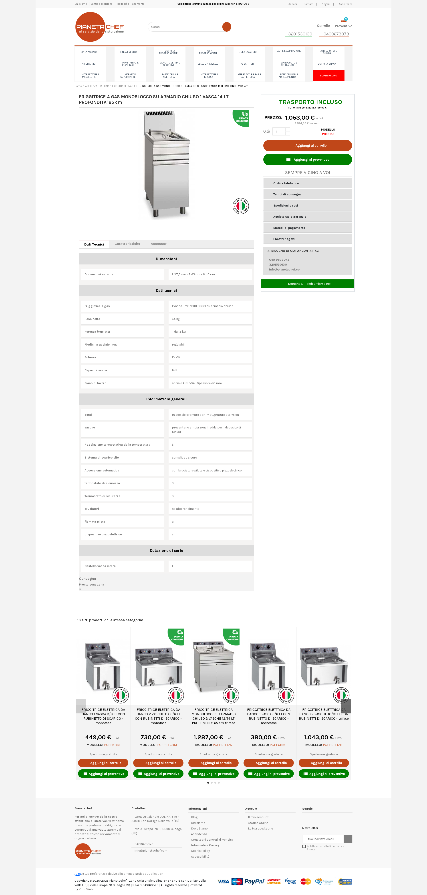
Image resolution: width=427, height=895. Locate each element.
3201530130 (278, 264)
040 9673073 (279, 260)
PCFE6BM (277, 745)
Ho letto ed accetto (325, 848)
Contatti (309, 4)
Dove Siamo (199, 828)
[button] (307, 183)
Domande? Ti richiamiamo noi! (309, 284)
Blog (194, 817)
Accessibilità (200, 856)
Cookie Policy (200, 851)
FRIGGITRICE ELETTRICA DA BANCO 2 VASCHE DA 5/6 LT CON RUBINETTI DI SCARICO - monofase (158, 716)
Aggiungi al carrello (311, 145)
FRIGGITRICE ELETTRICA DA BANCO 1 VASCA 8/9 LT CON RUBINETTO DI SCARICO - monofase (103, 716)
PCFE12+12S (222, 745)
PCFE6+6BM (167, 745)
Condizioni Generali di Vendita (212, 840)
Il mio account (258, 817)
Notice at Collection (149, 874)
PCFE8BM (112, 745)
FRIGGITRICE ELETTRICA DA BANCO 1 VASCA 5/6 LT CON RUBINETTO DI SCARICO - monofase (268, 716)
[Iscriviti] (348, 839)
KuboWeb (86, 889)
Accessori (159, 244)
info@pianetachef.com (285, 269)
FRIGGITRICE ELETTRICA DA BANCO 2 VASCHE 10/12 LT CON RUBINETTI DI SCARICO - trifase (324, 714)
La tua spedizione (102, 3)
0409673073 (143, 844)
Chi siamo (81, 3)
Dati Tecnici (94, 244)
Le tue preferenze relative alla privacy (107, 874)
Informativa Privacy (205, 845)
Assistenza (345, 4)
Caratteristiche (127, 244)
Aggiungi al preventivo (307, 159)
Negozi (326, 4)
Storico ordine (258, 823)
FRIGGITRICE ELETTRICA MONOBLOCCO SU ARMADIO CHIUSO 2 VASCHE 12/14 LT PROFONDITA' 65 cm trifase (213, 716)
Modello (328, 129)
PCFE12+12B (332, 745)
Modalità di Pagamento (131, 3)
